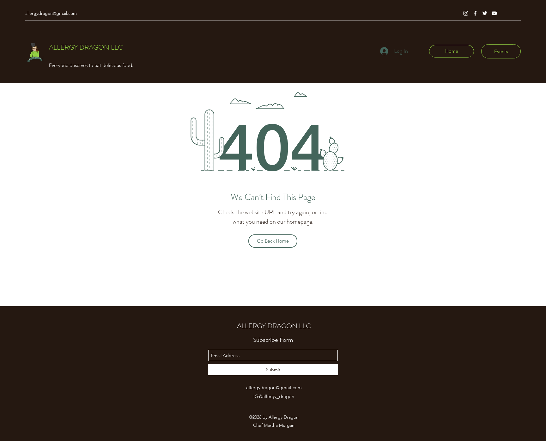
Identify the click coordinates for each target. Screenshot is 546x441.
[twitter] (485, 13)
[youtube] (494, 13)
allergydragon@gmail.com (51, 13)
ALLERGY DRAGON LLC (86, 47)
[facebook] (475, 13)
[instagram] (466, 13)
